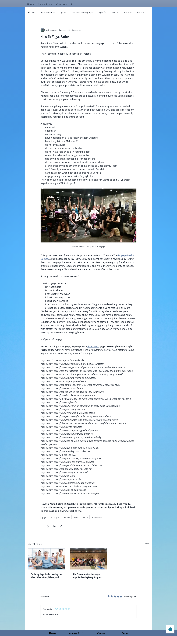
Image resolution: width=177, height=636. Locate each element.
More (139, 12)
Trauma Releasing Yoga (82, 12)
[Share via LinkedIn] (54, 526)
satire (85, 517)
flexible (67, 517)
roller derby (97, 517)
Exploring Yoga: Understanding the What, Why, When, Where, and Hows (46, 576)
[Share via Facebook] (42, 526)
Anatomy (127, 12)
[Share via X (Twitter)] (48, 526)
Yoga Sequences (47, 12)
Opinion (63, 12)
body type (55, 517)
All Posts (31, 12)
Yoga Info (102, 12)
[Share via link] (61, 526)
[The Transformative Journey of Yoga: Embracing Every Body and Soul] (88, 558)
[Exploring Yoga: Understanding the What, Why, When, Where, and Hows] (46, 558)
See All (146, 543)
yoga (44, 517)
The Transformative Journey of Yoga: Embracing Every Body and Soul (87, 576)
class (76, 517)
